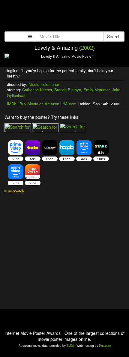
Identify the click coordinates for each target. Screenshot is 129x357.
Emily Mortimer (96, 89)
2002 (87, 47)
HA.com (69, 104)
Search (114, 37)
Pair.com (105, 346)
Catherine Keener (37, 89)
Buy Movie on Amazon (39, 104)
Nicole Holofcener (43, 84)
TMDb (71, 346)
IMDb (11, 104)
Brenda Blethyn (67, 89)
